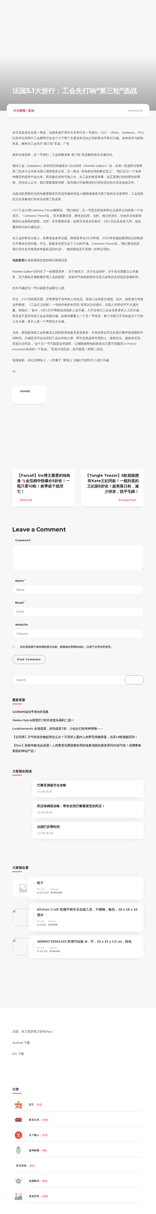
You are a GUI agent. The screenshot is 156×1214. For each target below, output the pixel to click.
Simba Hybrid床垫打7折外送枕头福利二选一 (43, 720)
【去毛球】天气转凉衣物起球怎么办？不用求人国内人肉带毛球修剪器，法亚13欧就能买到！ (75, 737)
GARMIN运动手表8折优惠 (30, 712)
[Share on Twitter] (29, 397)
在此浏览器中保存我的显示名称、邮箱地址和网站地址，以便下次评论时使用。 (66, 647)
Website (21, 624)
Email (20, 602)
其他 (31, 110)
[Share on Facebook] (21, 397)
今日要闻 (19, 110)
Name (20, 580)
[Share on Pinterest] (36, 397)
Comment (23, 540)
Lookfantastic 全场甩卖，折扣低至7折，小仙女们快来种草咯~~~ (57, 728)
